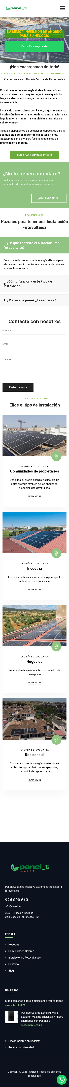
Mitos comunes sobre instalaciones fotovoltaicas (34, 1000)
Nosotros (13, 944)
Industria (34, 568)
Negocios (34, 661)
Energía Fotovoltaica (34, 466)
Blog (11, 970)
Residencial (34, 755)
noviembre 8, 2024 (15, 1005)
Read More (34, 496)
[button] (62, 1080)
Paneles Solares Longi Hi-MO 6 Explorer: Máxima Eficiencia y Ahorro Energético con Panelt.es (42, 1016)
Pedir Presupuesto (34, 46)
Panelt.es (33, 1071)
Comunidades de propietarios (34, 471)
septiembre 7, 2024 (31, 1025)
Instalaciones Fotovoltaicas (24, 957)
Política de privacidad (21, 1047)
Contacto (13, 964)
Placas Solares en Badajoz (24, 1041)
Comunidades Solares (21, 951)
